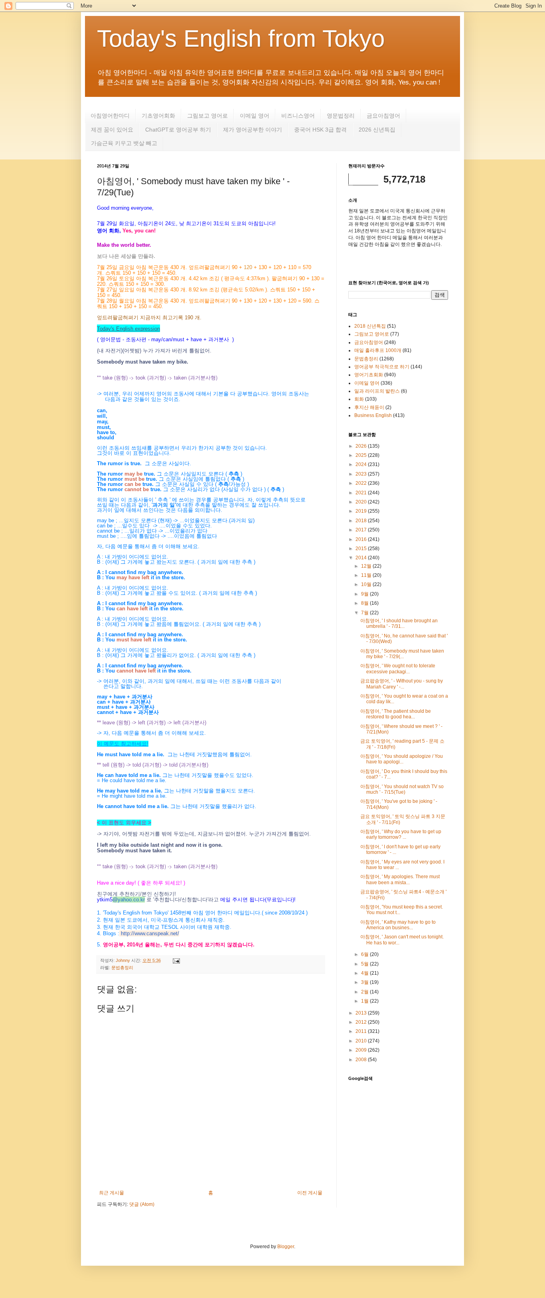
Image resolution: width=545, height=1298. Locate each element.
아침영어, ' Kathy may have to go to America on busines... (398, 924)
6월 (365, 954)
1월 (365, 1001)
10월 (367, 584)
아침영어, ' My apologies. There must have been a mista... (400, 879)
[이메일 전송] (175, 960)
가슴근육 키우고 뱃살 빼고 (124, 143)
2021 (361, 493)
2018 (361, 520)
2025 (361, 455)
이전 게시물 (309, 1193)
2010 (361, 1041)
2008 (361, 1059)
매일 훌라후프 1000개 (377, 350)
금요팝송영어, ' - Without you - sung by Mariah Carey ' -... (401, 683)
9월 (365, 594)
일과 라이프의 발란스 (377, 391)
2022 (361, 483)
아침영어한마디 (110, 115)
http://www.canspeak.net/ (150, 933)
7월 (365, 613)
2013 (361, 1013)
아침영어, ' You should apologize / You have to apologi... (401, 759)
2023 (361, 474)
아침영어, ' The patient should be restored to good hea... (395, 714)
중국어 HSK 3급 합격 (320, 129)
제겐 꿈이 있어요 (112, 129)
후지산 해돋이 (369, 407)
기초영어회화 (158, 115)
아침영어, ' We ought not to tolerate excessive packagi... (397, 668)
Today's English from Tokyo (241, 38)
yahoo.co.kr (131, 900)
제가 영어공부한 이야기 (252, 129)
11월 (367, 575)
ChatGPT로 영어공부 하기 (178, 129)
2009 (361, 1050)
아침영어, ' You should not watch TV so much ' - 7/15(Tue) (402, 789)
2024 (361, 464)
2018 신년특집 (370, 326)
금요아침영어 (383, 115)
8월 (365, 603)
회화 (359, 399)
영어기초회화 (368, 375)
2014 (361, 557)
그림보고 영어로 (207, 115)
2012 (361, 1022)
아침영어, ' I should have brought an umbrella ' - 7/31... (399, 623)
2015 (361, 548)
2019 (361, 511)
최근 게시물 (111, 1193)
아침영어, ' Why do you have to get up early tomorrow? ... (400, 834)
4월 (365, 973)
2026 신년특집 (377, 129)
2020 (361, 502)
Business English (373, 415)
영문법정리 (341, 115)
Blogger (285, 1246)
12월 (367, 566)
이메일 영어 (254, 115)
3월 (365, 982)
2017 (361, 530)
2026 (361, 446)
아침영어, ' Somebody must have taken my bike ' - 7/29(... (402, 653)
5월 (365, 964)
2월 (365, 992)
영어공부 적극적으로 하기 (381, 367)
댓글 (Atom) (141, 1204)
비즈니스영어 (298, 115)
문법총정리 (122, 967)
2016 (361, 539)
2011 (361, 1031)
